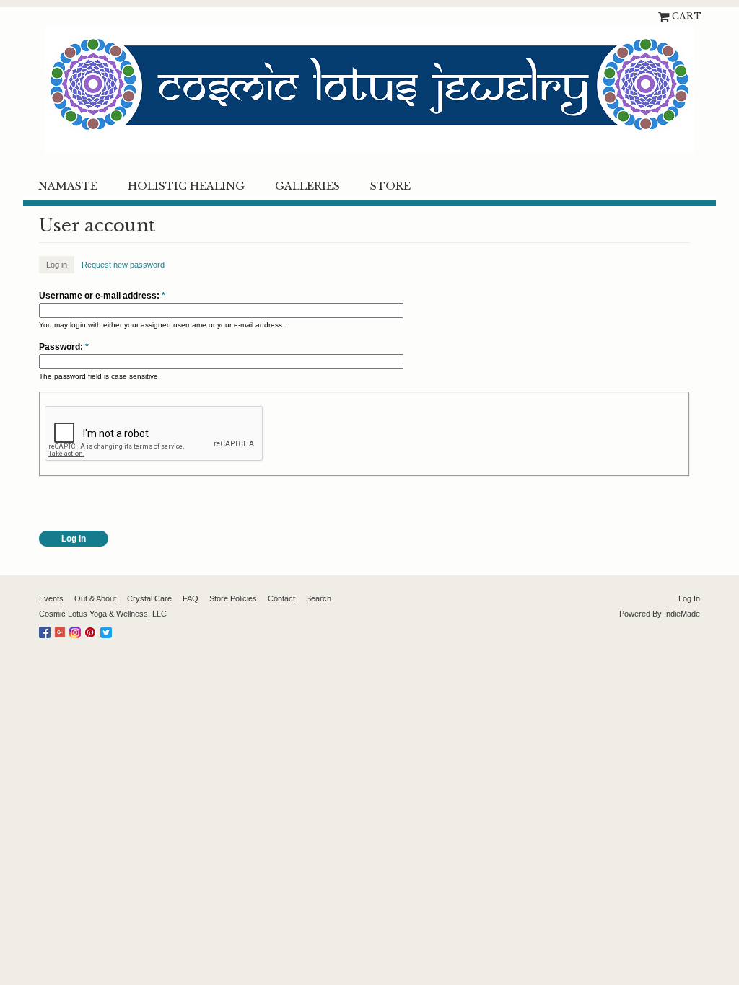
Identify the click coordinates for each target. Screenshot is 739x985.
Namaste (67, 186)
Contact (281, 598)
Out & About (95, 598)
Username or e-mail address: (102, 296)
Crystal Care (149, 598)
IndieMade (682, 613)
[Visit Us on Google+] (61, 629)
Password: (64, 347)
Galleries (307, 186)
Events (51, 598)
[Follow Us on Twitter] (107, 629)
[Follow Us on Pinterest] (92, 629)
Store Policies (233, 598)
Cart (686, 16)
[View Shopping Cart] (665, 16)
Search (318, 598)
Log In (689, 598)
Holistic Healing (186, 186)
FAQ (190, 598)
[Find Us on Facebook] (46, 629)
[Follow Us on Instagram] (76, 629)
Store (390, 186)
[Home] (369, 90)
